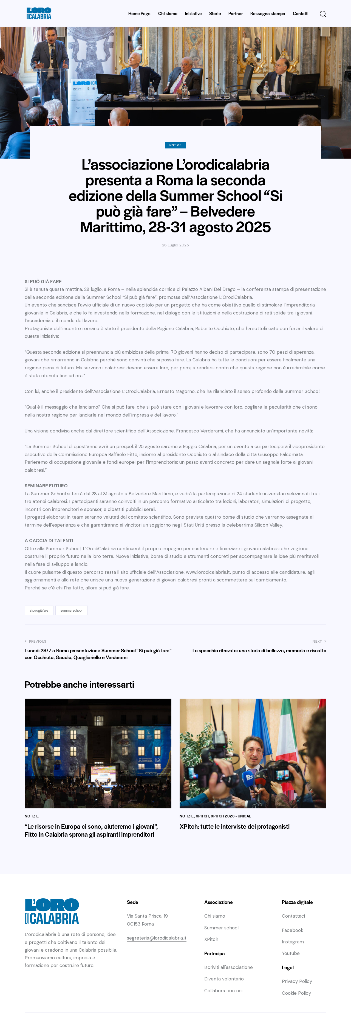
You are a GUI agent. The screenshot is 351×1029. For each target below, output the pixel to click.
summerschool (72, 610)
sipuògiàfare (39, 610)
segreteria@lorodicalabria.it (156, 938)
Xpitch (202, 816)
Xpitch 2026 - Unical (231, 816)
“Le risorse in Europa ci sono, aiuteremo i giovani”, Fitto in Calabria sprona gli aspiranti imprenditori (91, 830)
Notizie (175, 145)
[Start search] (323, 14)
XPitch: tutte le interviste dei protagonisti (235, 826)
